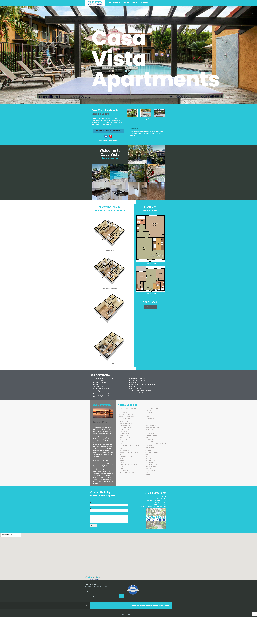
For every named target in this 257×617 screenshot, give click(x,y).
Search (121, 596)
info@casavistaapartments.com (92, 592)
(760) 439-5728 (143, 2)
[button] (150, 307)
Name (92, 503)
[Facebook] (106, 136)
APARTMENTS (116, 2)
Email (92, 508)
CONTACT (134, 2)
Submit (93, 526)
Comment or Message (96, 514)
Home (109, 2)
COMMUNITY (126, 2)
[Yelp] (110, 136)
